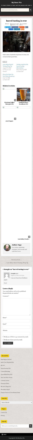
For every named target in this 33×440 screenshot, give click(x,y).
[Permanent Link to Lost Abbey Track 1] (23, 172)
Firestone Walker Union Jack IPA (9, 103)
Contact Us (4, 412)
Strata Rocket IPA (6, 368)
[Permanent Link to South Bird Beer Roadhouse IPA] (23, 94)
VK (27, 27)
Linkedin (17, 29)
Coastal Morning (5, 371)
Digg (11, 29)
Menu (5, 434)
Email (5, 324)
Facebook (15, 27)
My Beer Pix (16, 2)
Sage (8, 23)
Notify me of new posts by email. (13, 340)
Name (5, 318)
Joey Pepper (9, 121)
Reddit (22, 27)
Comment (6, 296)
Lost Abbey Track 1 (23, 239)
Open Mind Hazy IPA (6, 374)
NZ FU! (3, 365)
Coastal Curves (5, 380)
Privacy (3, 415)
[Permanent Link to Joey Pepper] (9, 113)
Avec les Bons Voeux (6, 377)
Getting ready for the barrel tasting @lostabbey (22, 66)
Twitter (8, 27)
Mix (23, 29)
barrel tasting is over (16, 21)
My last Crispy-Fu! (6, 386)
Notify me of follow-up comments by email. (16, 337)
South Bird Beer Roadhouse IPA (23, 103)
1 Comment (24, 23)
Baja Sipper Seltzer (6, 359)
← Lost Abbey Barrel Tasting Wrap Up (16, 263)
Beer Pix (14, 25)
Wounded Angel (5, 389)
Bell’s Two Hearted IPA (7, 362)
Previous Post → (16, 260)
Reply (5, 283)
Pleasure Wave (5, 383)
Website (5, 330)
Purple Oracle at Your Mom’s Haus (10, 392)
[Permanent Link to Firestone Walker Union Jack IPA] (9, 94)
